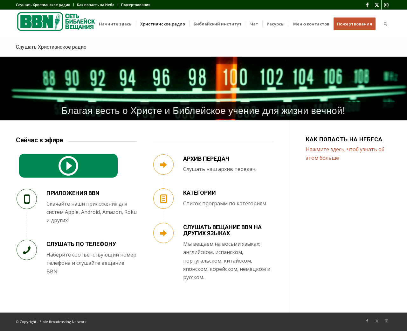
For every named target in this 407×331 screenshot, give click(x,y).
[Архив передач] (163, 164)
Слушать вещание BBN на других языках (222, 230)
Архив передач (206, 158)
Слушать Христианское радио (43, 4)
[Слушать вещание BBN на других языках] (163, 233)
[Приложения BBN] (27, 199)
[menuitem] (45, 4)
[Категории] (163, 198)
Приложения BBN (73, 193)
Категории (199, 192)
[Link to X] (376, 5)
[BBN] (63, 24)
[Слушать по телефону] (27, 250)
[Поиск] (385, 24)
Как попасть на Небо (95, 4)
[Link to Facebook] (367, 5)
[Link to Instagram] (386, 5)
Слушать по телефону (81, 244)
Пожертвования (135, 4)
